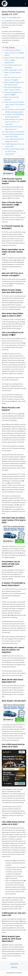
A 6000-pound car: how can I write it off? (14, 145)
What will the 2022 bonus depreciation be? (13, 128)
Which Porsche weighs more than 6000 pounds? (14, 83)
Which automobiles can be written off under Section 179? (13, 72)
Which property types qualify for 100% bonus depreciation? (15, 151)
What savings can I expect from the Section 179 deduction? (14, 122)
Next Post (14, 967)
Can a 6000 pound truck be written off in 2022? (14, 135)
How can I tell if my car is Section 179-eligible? (12, 79)
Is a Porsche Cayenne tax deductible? (13, 66)
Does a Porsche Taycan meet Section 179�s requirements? (14, 60)
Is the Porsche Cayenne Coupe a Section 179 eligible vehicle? (14, 52)
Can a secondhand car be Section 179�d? (13, 93)
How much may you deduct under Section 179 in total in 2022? (14, 104)
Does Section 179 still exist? (14, 132)
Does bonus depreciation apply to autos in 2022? (12, 88)
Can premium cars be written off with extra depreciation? (15, 111)
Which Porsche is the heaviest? (11, 98)
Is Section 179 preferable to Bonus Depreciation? (14, 116)
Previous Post (14, 964)
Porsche (4, 17)
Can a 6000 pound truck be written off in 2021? (14, 140)
